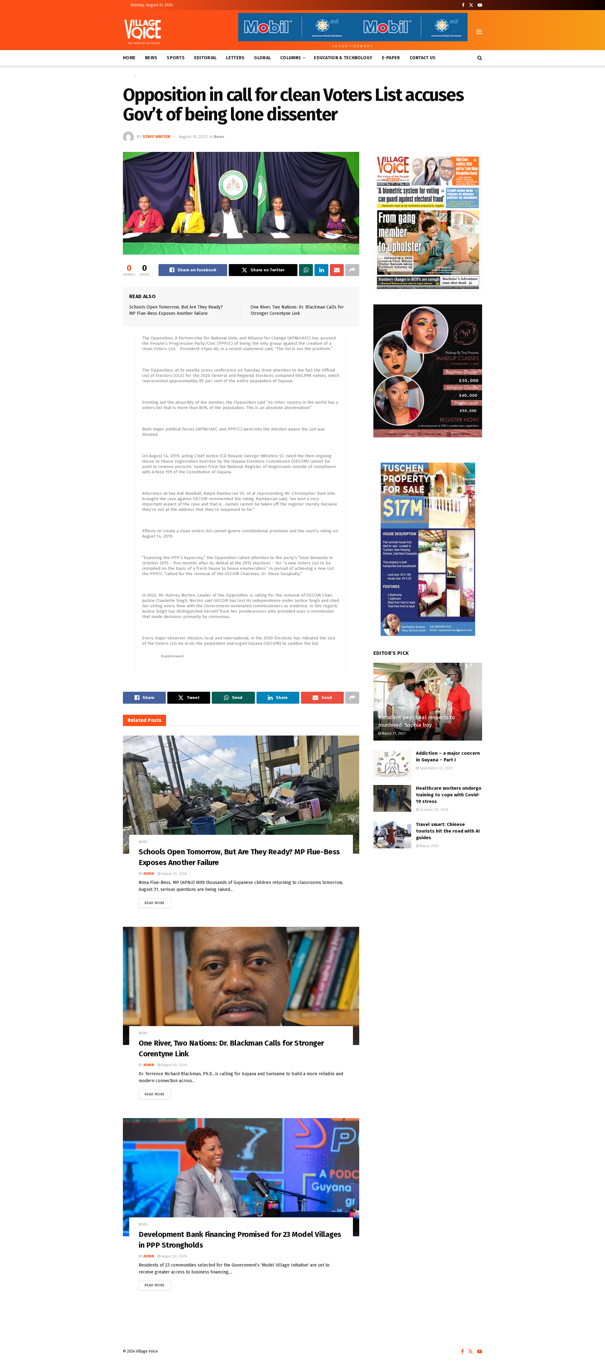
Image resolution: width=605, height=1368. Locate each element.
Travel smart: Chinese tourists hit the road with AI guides (448, 831)
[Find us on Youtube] (480, 5)
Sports (176, 58)
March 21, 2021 (393, 733)
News (151, 58)
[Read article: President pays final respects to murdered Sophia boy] (427, 702)
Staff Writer (156, 136)
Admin (148, 874)
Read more (158, 901)
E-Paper (391, 58)
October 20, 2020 (433, 810)
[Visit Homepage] (142, 32)
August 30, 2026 (173, 874)
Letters (235, 58)
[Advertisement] (427, 906)
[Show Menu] (479, 32)
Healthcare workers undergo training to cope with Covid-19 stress (448, 794)
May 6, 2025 (428, 846)
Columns (290, 58)
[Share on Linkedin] (321, 270)
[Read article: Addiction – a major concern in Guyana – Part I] (392, 763)
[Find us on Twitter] (471, 5)
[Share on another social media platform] (352, 270)
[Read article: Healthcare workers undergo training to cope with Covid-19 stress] (392, 798)
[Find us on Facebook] (463, 5)
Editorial (205, 58)
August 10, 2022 (193, 136)
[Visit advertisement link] (427, 222)
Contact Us (423, 58)
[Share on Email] (337, 270)
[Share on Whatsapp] (306, 270)
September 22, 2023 (435, 768)
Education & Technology (343, 58)
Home (129, 58)
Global (262, 58)
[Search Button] (479, 58)
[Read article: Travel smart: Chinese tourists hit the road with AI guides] (392, 834)
